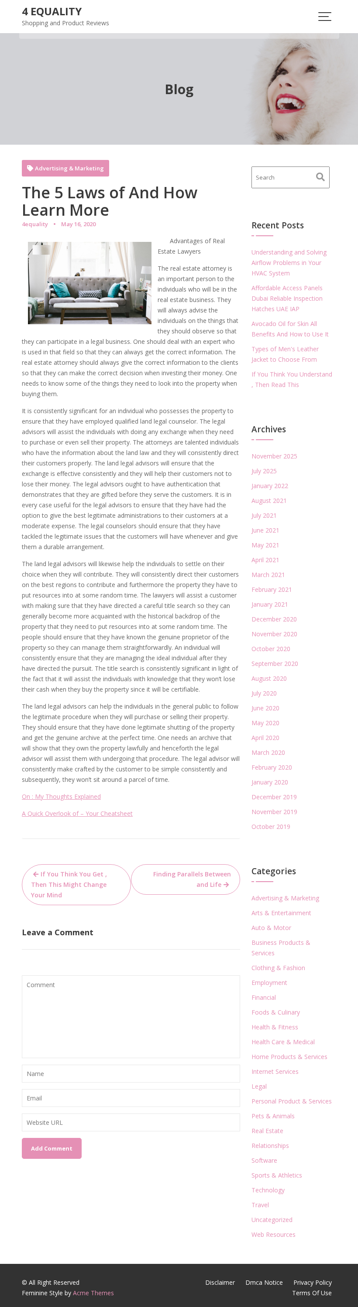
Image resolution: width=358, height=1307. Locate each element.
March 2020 (268, 752)
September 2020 (274, 663)
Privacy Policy (312, 1282)
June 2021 (265, 530)
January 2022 (269, 486)
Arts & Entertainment (281, 913)
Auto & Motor (271, 927)
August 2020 (269, 678)
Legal (259, 1086)
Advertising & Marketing (69, 168)
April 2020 (265, 737)
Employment (269, 982)
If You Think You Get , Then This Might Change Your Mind (69, 884)
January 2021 (269, 604)
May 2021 (265, 545)
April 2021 (265, 560)
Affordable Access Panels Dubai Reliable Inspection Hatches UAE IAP (287, 298)
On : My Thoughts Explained (61, 796)
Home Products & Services (289, 1056)
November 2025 (274, 456)
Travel (260, 1205)
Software (264, 1160)
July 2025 (264, 471)
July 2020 (264, 693)
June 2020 (265, 708)
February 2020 (271, 767)
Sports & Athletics (276, 1175)
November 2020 (274, 634)
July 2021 (264, 515)
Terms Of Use (312, 1293)
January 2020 (269, 782)
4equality (35, 224)
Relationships (270, 1145)
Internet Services (275, 1071)
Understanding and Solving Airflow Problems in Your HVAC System (289, 262)
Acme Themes (93, 1293)
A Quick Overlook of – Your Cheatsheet (77, 813)
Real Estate (267, 1131)
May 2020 (265, 723)
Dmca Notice (264, 1282)
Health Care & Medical (283, 1042)
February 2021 (271, 589)
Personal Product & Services (291, 1101)
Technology (268, 1190)
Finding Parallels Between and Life (192, 879)
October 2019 (270, 826)
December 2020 (274, 619)
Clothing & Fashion (278, 968)
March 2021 (268, 574)
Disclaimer (220, 1282)
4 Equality (52, 11)
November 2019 (274, 812)
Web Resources (273, 1234)
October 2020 (270, 649)
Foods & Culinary (275, 1012)
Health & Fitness (274, 1027)
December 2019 (274, 797)
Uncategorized (272, 1219)
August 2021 (269, 500)
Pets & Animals (273, 1116)
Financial (263, 997)
